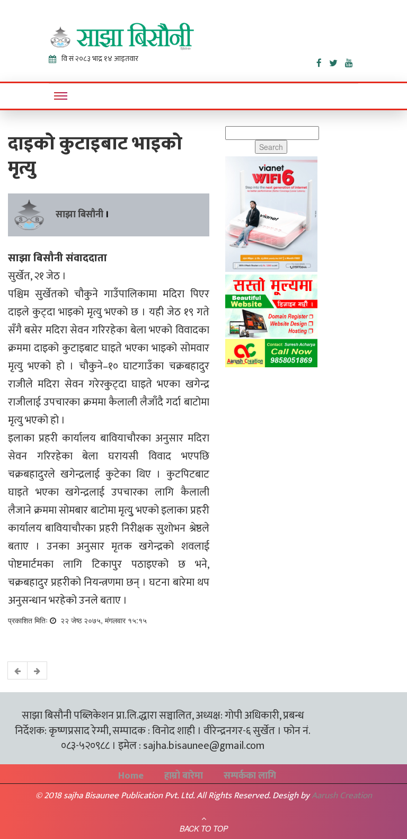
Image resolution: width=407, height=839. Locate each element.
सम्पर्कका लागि (250, 776)
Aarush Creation (342, 795)
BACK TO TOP (204, 828)
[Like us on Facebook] (322, 61)
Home (131, 776)
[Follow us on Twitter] (337, 61)
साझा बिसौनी (79, 215)
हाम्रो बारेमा (183, 776)
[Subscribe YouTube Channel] (351, 61)
